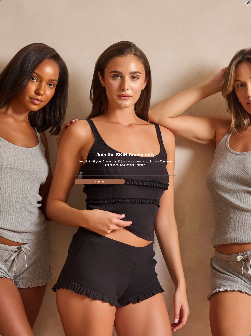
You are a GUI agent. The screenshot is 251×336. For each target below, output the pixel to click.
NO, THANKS (151, 181)
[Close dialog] (248, 3)
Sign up (100, 181)
